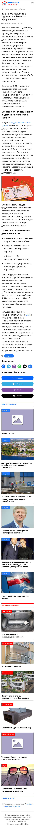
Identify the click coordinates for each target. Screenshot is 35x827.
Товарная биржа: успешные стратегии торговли (14, 758)
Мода (4, 766)
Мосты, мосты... (8, 433)
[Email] (30, 366)
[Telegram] (9, 366)
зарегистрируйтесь (12, 806)
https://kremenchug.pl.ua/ (17, 821)
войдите (30, 804)
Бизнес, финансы (8, 734)
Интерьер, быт (7, 705)
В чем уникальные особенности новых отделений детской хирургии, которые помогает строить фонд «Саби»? (16, 564)
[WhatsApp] (19, 366)
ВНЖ (28, 314)
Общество (9, 356)
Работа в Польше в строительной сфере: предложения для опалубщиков (16, 499)
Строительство (7, 643)
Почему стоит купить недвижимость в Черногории (15, 697)
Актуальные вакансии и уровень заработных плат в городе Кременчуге (16, 465)
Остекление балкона (11, 666)
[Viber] (14, 366)
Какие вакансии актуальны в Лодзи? (14, 597)
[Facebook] (3, 366)
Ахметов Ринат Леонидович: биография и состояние (14, 532)
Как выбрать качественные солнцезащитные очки (14, 790)
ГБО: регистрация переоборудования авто (12, 636)
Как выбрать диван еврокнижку (16, 727)
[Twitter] (25, 366)
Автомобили (6, 612)
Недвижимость (7, 673)
